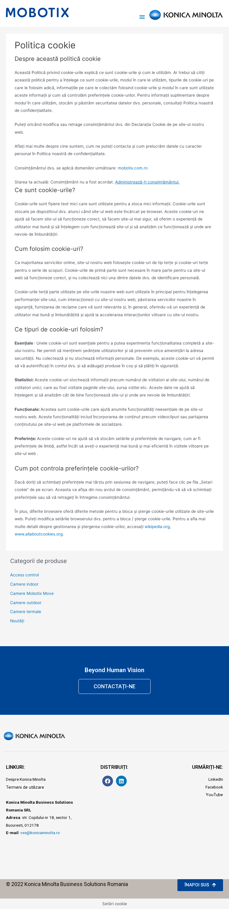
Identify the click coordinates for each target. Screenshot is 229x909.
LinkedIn (215, 779)
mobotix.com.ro (133, 168)
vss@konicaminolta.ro (40, 832)
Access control (24, 574)
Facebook (214, 787)
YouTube (214, 794)
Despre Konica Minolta (26, 779)
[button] (114, 686)
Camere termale (25, 611)
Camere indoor (24, 584)
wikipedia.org (157, 526)
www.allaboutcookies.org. (39, 534)
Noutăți (17, 620)
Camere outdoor (25, 602)
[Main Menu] (142, 13)
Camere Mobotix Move (32, 593)
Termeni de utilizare (25, 787)
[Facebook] (107, 781)
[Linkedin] (121, 781)
